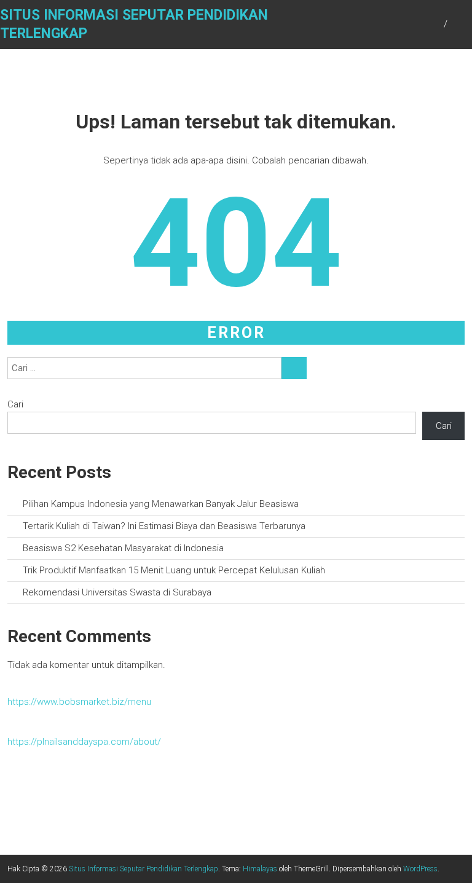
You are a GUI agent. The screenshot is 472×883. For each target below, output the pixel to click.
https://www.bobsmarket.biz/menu (79, 701)
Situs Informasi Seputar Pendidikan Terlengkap (143, 869)
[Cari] (294, 368)
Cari (15, 404)
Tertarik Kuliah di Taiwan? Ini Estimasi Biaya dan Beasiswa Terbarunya (164, 526)
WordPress (420, 869)
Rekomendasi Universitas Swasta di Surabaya (117, 592)
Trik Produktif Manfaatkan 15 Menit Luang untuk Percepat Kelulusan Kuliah (174, 570)
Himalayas (260, 869)
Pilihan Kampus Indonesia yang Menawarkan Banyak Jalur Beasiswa (161, 503)
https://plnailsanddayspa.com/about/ (84, 741)
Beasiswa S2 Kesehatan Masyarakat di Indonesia (123, 548)
